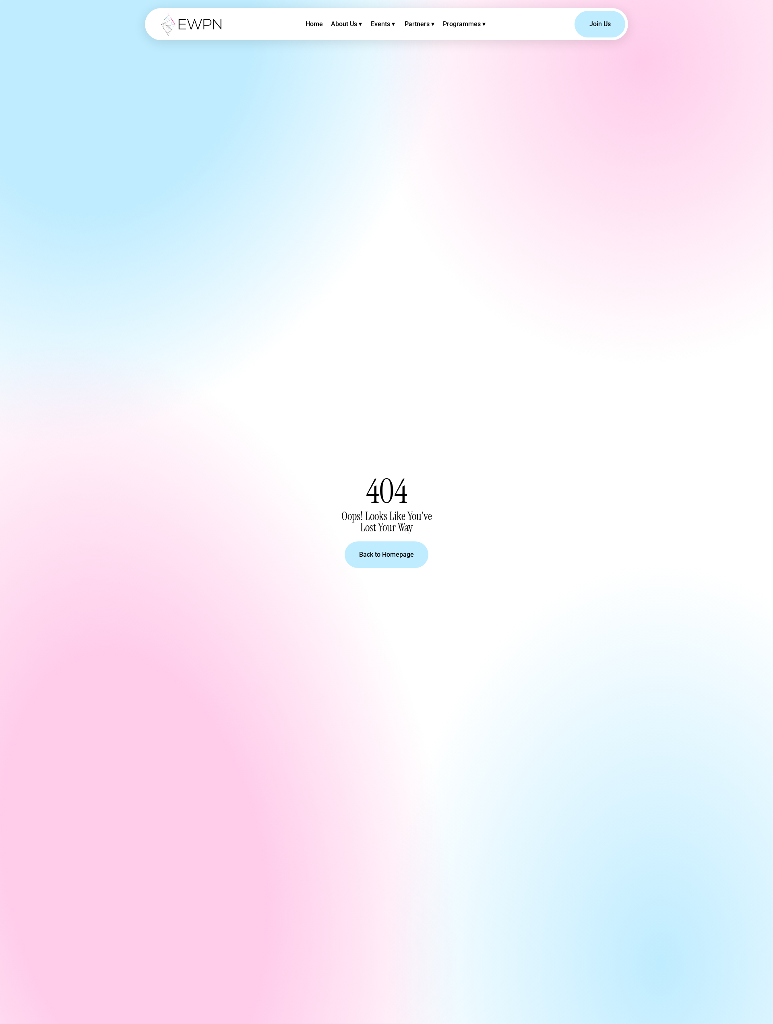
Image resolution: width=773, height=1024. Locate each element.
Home (314, 24)
